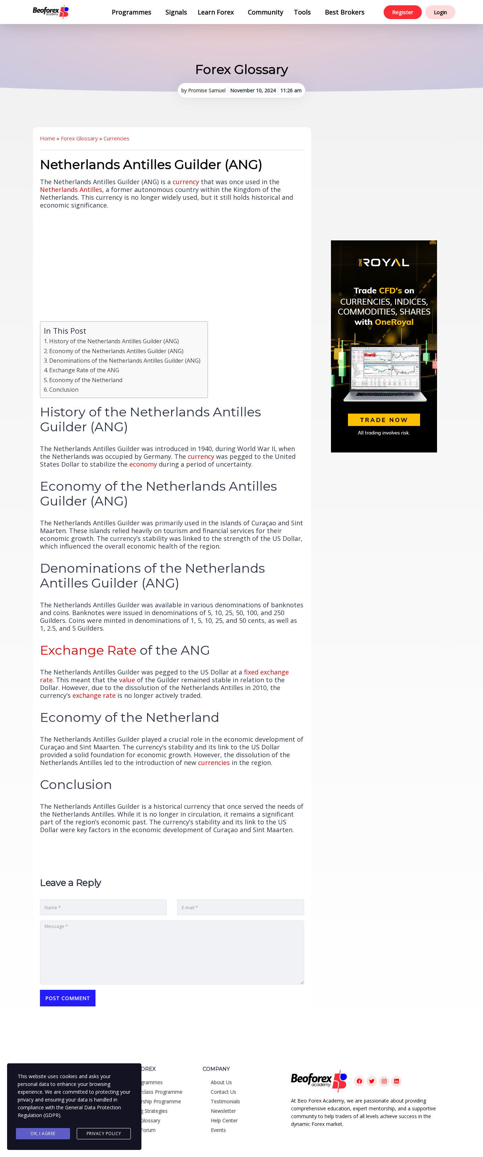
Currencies (116, 138)
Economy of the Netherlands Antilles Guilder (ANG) (116, 351)
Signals (176, 12)
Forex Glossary (79, 138)
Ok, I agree (43, 1133)
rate (109, 695)
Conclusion (63, 389)
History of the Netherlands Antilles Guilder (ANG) (114, 341)
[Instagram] (384, 1081)
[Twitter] (371, 1081)
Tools (302, 12)
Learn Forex (216, 12)
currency (186, 181)
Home (47, 138)
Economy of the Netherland (85, 380)
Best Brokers (345, 12)
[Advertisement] (384, 180)
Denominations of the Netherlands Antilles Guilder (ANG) (124, 360)
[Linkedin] (396, 1081)
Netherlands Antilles (71, 189)
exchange (86, 695)
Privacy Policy (104, 1133)
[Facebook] (359, 1081)
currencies (214, 762)
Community (265, 12)
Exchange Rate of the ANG (84, 370)
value (127, 680)
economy (143, 464)
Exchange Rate (88, 650)
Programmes (131, 12)
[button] (133, 12)
